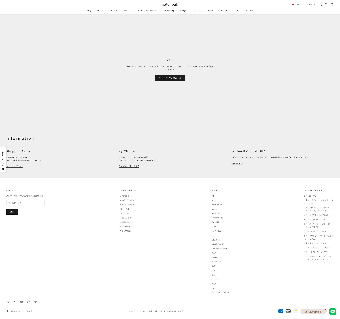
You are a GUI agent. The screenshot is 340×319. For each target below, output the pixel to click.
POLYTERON (216, 261)
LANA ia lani (216, 231)
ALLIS (214, 200)
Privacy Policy (125, 209)
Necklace (101, 10)
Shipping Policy (126, 217)
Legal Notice (124, 222)
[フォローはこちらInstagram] (7, 301)
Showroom (223, 10)
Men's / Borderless (147, 10)
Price (210, 10)
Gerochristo (216, 213)
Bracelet (128, 10)
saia (213, 270)
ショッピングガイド (14, 166)
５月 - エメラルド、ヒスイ (315, 219)
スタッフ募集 (125, 231)
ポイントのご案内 (127, 204)
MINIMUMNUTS (218, 244)
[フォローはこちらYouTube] (21, 301)
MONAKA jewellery (219, 248)
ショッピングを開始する (170, 78)
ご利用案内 (124, 195)
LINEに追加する (237, 163)
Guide (237, 10)
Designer (184, 10)
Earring (115, 10)
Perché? (215, 257)
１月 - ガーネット (311, 195)
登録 (12, 211)
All (213, 195)
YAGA (214, 283)
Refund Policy (125, 213)
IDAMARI (215, 222)
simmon (215, 279)
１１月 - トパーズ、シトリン (316, 252)
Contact (249, 10)
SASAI (214, 266)
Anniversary (168, 10)
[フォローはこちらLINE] (35, 301)
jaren (214, 226)
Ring (89, 10)
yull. (213, 288)
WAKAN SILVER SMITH (220, 292)
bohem (214, 209)
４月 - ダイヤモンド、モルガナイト (318, 215)
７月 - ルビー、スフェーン (315, 231)
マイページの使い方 (128, 200)
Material (198, 10)
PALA (214, 253)
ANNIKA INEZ (217, 204)
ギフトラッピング (127, 226)
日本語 (309, 5)
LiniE (213, 235)
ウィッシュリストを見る (129, 166)
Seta (213, 275)
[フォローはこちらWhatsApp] (28, 301)
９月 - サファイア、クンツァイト (318, 243)
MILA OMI (216, 239)
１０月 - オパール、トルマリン (317, 247)
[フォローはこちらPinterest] (14, 301)
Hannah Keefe (217, 217)
